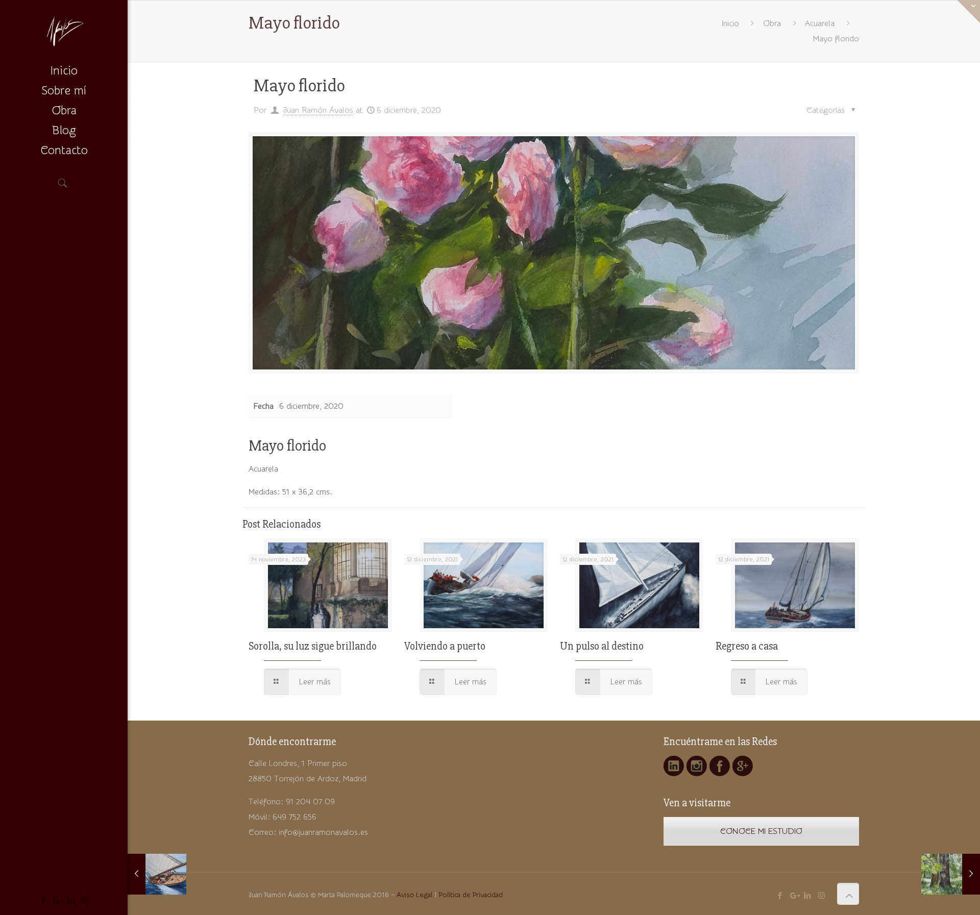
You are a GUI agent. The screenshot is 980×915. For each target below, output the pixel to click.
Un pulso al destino (602, 646)
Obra (772, 23)
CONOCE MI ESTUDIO (761, 831)
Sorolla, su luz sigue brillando (313, 646)
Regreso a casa (747, 646)
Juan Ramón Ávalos (318, 110)
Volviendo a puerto (444, 646)
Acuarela (820, 23)
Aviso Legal (414, 895)
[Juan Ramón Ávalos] (64, 31)
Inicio (730, 23)
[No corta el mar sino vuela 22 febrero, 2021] (157, 874)
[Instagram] (84, 901)
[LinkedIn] (70, 901)
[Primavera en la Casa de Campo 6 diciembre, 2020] (950, 874)
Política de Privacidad (471, 895)
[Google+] (57, 901)
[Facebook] (43, 901)
